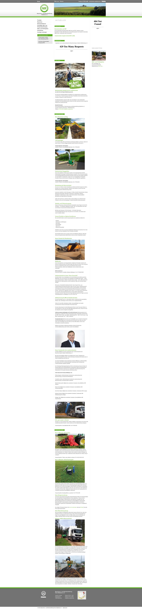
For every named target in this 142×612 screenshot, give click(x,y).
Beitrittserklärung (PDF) (43, 35)
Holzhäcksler (40, 30)
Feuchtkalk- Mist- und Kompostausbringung (42, 26)
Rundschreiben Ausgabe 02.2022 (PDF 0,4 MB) (65, 35)
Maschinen (39, 22)
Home (38, 1)
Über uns (56, 1)
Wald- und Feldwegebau (42, 28)
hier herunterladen (73, 507)
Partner (61, 1)
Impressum (65, 607)
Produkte (39, 20)
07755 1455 (60, 109)
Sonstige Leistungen (42, 32)
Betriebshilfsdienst (41, 23)
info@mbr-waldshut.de (95, 1)
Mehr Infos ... (100, 66)
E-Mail (82, 507)
